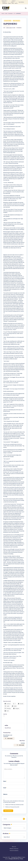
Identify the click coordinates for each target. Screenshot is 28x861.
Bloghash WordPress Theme (16, 858)
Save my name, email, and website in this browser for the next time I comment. (13, 801)
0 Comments (19, 27)
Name (5, 781)
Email (5, 787)
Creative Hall (7, 20)
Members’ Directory (14, 848)
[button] (8, 727)
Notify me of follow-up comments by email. (15, 804)
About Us (14, 846)
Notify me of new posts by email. (12, 806)
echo (6, 725)
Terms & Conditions (14, 850)
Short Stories (16, 20)
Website (5, 794)
